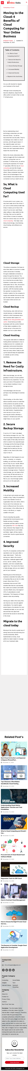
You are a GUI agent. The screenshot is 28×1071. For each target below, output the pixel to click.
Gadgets (4, 982)
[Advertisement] (14, 717)
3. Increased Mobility (13, 69)
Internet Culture (6, 985)
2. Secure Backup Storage (14, 66)
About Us (4, 994)
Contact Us (5, 996)
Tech (14, 982)
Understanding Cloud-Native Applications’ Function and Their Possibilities (11, 807)
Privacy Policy (6, 999)
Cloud (12, 7)
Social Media (16, 980)
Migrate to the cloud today (15, 76)
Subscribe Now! (14, 1062)
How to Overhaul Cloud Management (13, 900)
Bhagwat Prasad (8, 40)
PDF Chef (15, 525)
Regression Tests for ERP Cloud (11, 878)
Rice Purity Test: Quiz (8, 1004)
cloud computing (8, 221)
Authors (4, 1001)
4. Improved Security (13, 73)
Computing (6, 7)
